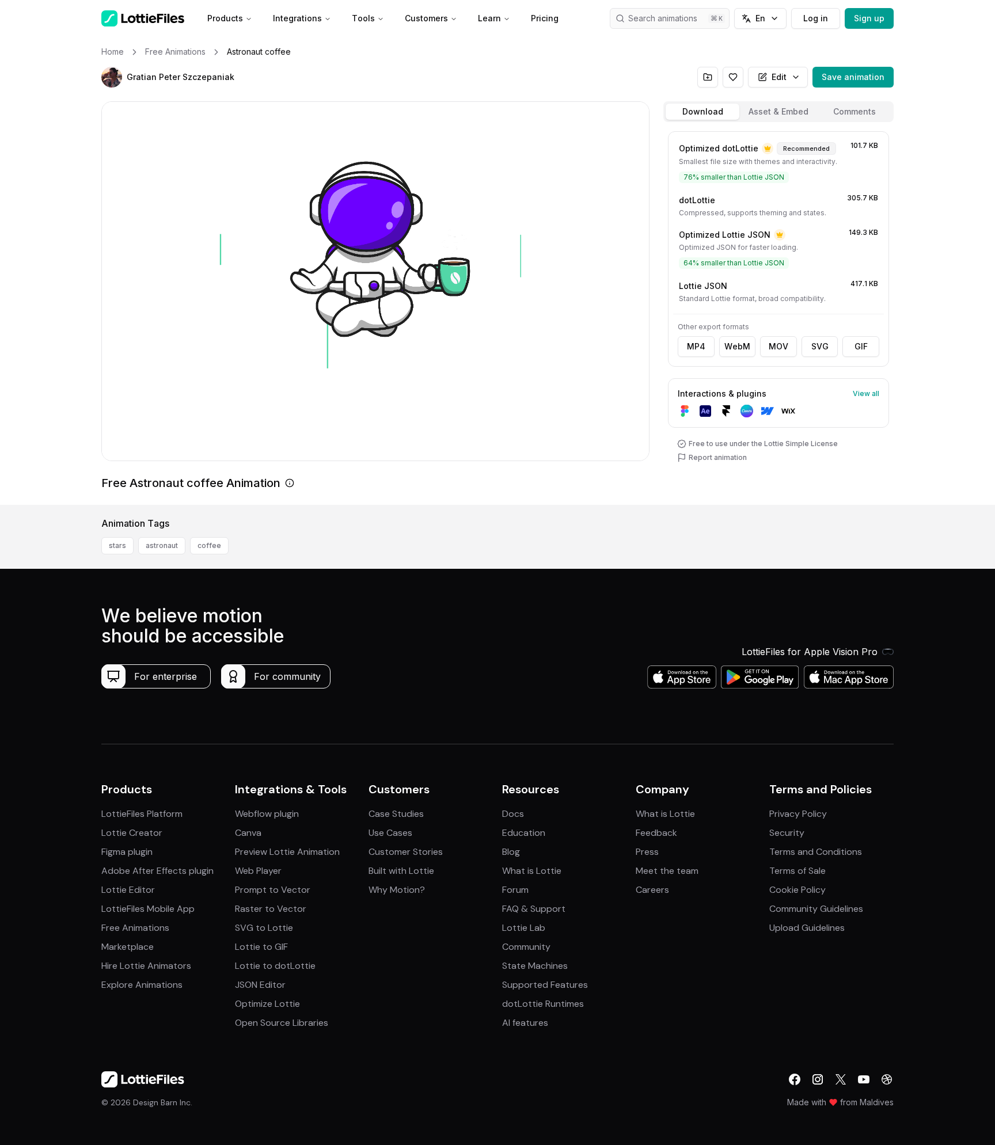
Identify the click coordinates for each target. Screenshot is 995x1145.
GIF (861, 346)
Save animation (853, 77)
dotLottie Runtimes (543, 1004)
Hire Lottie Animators (146, 966)
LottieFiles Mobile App (148, 909)
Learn (489, 18)
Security (786, 833)
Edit (779, 77)
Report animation (718, 457)
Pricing (545, 18)
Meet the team (667, 871)
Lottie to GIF (261, 947)
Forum (515, 890)
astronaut (162, 545)
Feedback (656, 833)
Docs (513, 814)
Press (647, 852)
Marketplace (127, 947)
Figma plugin (127, 852)
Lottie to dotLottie (275, 966)
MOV (778, 346)
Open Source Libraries (281, 1023)
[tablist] (778, 111)
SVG (820, 346)
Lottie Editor (128, 890)
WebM (737, 346)
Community (526, 947)
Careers (652, 890)
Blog (511, 852)
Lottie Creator (131, 833)
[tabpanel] (778, 316)
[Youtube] (864, 1079)
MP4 (696, 346)
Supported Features (545, 985)
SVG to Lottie (264, 928)
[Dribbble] (887, 1079)
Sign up (869, 18)
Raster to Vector (270, 909)
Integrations (297, 18)
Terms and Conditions (815, 852)
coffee (209, 545)
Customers (426, 18)
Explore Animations (142, 985)
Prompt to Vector (272, 890)
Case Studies (396, 814)
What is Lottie (531, 871)
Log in (815, 18)
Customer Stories (406, 852)
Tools (363, 18)
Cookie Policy (797, 890)
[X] (841, 1079)
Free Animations (135, 928)
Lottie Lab (523, 928)
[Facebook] (795, 1079)
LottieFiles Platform (142, 814)
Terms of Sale (797, 871)
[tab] (702, 112)
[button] (111, 77)
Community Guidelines (816, 909)
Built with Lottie (401, 871)
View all (866, 393)
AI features (525, 1023)
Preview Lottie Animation (287, 852)
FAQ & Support (533, 909)
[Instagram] (818, 1079)
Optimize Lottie (267, 1004)
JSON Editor (260, 985)
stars (117, 545)
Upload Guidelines (807, 928)
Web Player (258, 871)
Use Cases (390, 833)
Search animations (662, 18)
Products (225, 18)
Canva (248, 833)
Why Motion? (397, 890)
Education (523, 833)
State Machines (535, 966)
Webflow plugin (267, 814)
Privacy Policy (798, 814)
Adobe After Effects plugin (157, 871)
